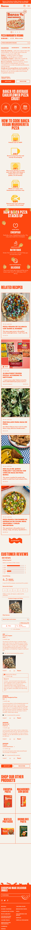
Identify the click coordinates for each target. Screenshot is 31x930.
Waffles (18, 917)
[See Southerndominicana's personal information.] (14, 746)
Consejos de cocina (7, 911)
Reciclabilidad (5, 913)
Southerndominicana (8, 746)
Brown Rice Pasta (21, 909)
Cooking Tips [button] (26, 47)
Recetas (3, 906)
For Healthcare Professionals (6, 917)
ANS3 (4, 637)
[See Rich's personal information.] (6, 699)
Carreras (4, 926)
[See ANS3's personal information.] (7, 637)
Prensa (3, 928)
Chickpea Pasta (21, 906)
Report (19, 670)
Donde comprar (6, 909)
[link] (11, 580)
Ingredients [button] (15, 47)
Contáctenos (5, 920)
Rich (4, 699)
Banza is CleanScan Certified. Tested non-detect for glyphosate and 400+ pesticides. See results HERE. (15, 2)
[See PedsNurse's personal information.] (9, 725)
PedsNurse (5, 725)
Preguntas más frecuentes (6, 923)
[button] (24, 6)
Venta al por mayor (22, 920)
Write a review (19, 38)
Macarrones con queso (21, 914)
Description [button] (5, 47)
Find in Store (23, 81)
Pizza (17, 911)
